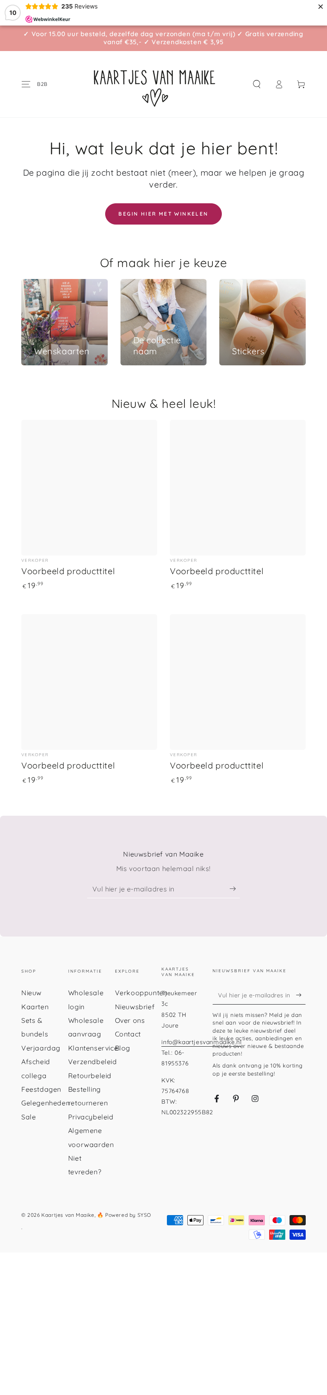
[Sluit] (262, 524)
